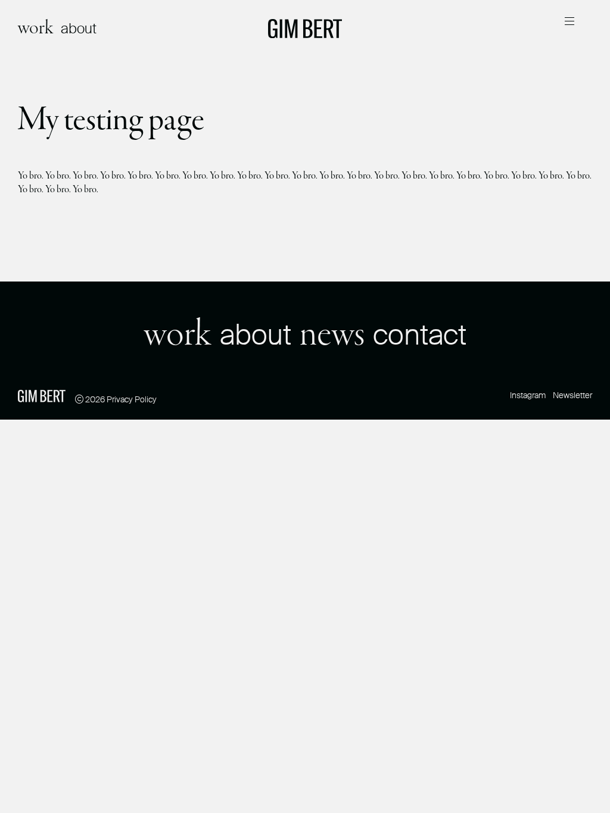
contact (419, 335)
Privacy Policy (132, 399)
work (36, 28)
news (332, 335)
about (79, 28)
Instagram (528, 395)
